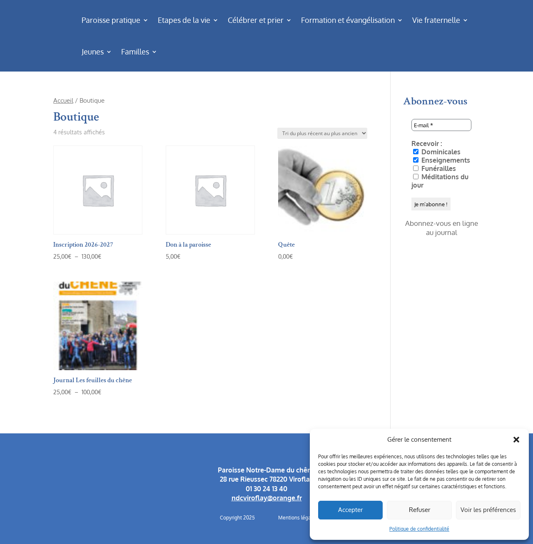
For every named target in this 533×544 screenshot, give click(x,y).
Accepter (350, 510)
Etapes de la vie (184, 20)
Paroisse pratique (111, 20)
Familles (135, 51)
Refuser (419, 510)
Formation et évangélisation (348, 20)
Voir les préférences (488, 510)
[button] (516, 439)
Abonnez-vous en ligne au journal (441, 228)
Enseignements (445, 160)
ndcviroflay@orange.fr (267, 498)
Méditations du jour (439, 181)
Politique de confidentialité (419, 529)
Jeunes (93, 51)
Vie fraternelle (436, 20)
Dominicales (440, 152)
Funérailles (438, 168)
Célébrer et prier (256, 20)
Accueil (63, 100)
